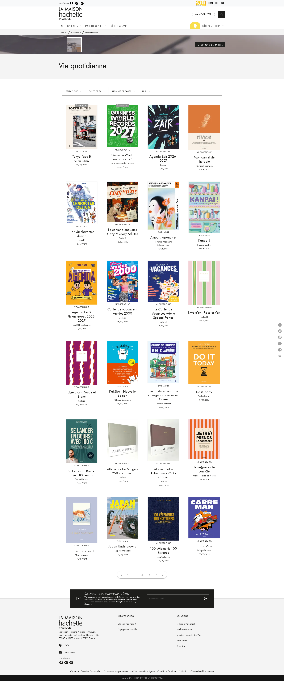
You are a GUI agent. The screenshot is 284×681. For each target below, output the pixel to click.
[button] (203, 14)
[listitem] (71, 3)
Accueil (64, 32)
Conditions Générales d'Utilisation (172, 671)
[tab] (62, 25)
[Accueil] (71, 13)
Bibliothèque (76, 32)
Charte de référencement (202, 671)
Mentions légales (147, 671)
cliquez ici (88, 604)
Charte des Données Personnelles (85, 671)
